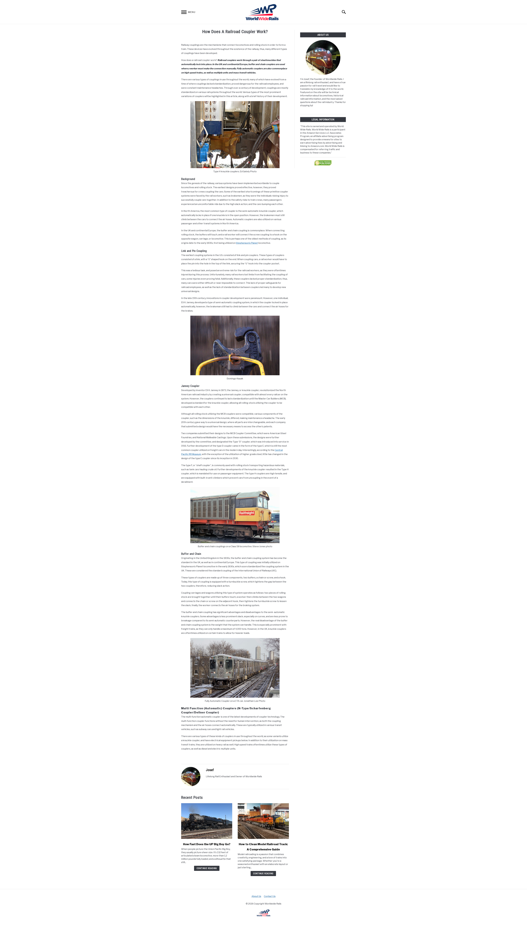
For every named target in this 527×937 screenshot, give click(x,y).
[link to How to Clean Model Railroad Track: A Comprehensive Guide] (263, 821)
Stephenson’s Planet (247, 243)
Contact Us (270, 896)
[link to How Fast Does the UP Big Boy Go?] (206, 821)
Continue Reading (207, 868)
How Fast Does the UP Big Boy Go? (206, 844)
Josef (210, 770)
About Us (256, 896)
